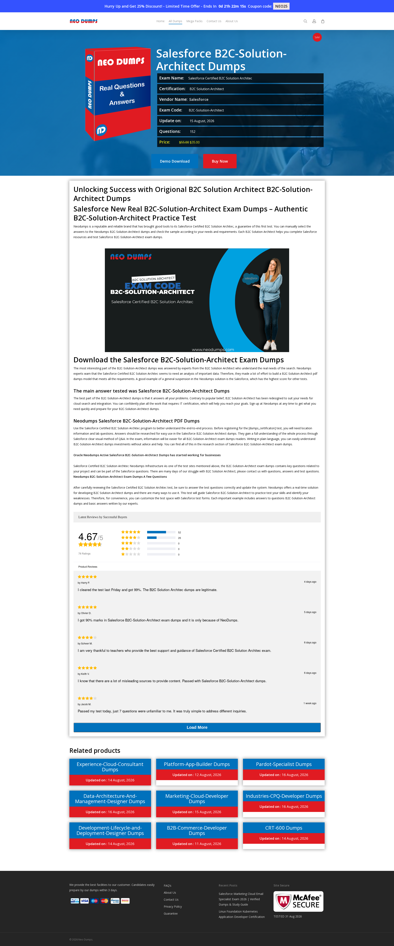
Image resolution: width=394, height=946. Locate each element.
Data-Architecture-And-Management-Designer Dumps (110, 798)
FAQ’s (167, 885)
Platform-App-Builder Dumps (197, 764)
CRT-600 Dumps (283, 827)
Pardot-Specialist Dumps (284, 764)
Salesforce (198, 99)
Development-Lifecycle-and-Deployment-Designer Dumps (110, 830)
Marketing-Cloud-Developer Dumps (196, 798)
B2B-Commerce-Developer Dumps (197, 830)
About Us (170, 892)
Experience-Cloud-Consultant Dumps (110, 767)
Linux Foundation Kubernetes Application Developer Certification (242, 914)
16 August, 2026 (284, 774)
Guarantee (171, 913)
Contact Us (171, 899)
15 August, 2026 (197, 811)
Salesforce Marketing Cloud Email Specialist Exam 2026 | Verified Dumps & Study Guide (241, 899)
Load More (197, 727)
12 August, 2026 (197, 774)
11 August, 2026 (197, 843)
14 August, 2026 (110, 780)
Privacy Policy (173, 906)
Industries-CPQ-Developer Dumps (284, 795)
